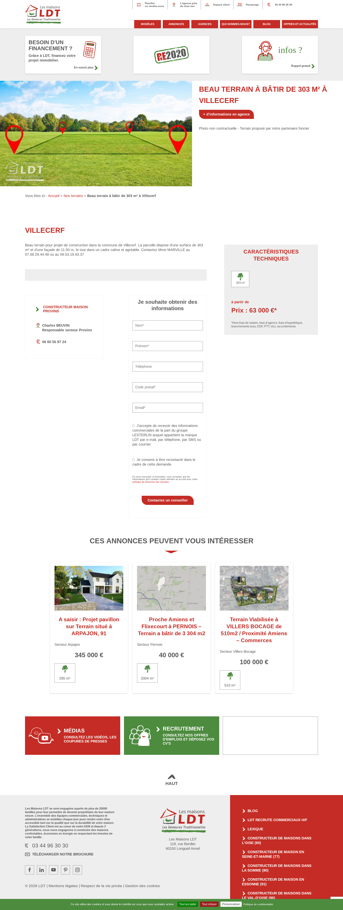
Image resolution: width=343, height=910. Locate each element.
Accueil (53, 196)
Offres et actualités (300, 24)
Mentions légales (63, 886)
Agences (205, 24)
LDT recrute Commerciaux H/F (277, 820)
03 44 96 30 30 (283, 4)
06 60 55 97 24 (54, 342)
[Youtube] (53, 869)
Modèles (147, 24)
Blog (267, 24)
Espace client (221, 4)
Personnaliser (231, 904)
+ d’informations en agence (226, 114)
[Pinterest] (65, 869)
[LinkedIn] (41, 869)
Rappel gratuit (300, 65)
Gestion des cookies (142, 886)
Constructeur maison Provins (65, 309)
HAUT (171, 783)
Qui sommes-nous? (236, 24)
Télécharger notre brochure (62, 854)
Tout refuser (209, 904)
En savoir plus (83, 67)
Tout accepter (187, 904)
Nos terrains (73, 196)
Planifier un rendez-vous (154, 5)
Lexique (255, 829)
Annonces (176, 24)
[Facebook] (29, 869)
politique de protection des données (150, 482)
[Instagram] (77, 869)
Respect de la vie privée (101, 886)
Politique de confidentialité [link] (258, 904)
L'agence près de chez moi (188, 5)
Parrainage (252, 4)
